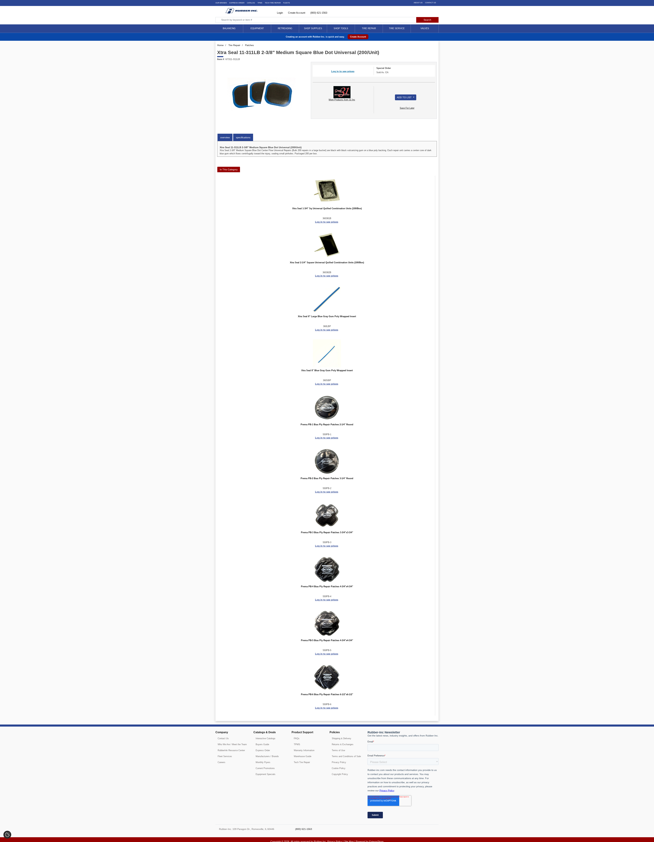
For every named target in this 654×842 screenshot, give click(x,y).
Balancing (229, 28)
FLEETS (286, 3)
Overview (225, 137)
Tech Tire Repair (302, 762)
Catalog (251, 3)
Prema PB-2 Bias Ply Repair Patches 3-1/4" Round (327, 478)
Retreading (285, 28)
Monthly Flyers (263, 762)
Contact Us (430, 3)
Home (220, 45)
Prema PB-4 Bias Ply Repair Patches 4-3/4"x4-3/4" (327, 586)
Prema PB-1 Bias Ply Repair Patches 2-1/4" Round (327, 424)
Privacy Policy (339, 762)
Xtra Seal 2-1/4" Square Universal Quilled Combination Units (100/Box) (327, 262)
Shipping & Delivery (341, 738)
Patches (249, 45)
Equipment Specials (265, 774)
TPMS (260, 3)
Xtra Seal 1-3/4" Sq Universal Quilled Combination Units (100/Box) (327, 208)
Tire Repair (369, 28)
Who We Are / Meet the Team (232, 744)
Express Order (236, 3)
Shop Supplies (313, 28)
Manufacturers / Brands (267, 756)
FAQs (296, 738)
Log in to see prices (342, 71)
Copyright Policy (340, 774)
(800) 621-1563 (318, 12)
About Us (418, 3)
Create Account (296, 12)
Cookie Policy (338, 768)
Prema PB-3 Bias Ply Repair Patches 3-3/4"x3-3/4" (327, 532)
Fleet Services (225, 756)
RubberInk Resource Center (231, 750)
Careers (221, 762)
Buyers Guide (262, 744)
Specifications (243, 137)
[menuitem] (229, 28)
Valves (425, 28)
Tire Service (397, 28)
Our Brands (221, 3)
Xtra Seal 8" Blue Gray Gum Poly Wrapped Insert (327, 370)
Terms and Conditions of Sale (346, 756)
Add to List (404, 97)
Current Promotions (265, 768)
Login (279, 12)
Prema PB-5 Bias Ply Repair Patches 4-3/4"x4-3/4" (327, 640)
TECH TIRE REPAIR (273, 3)
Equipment (257, 28)
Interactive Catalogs (265, 738)
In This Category (229, 169)
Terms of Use (338, 750)
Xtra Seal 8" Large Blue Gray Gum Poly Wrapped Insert (327, 316)
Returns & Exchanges (342, 744)
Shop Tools (341, 28)
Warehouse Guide (302, 756)
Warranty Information (304, 750)
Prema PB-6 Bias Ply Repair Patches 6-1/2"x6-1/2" (327, 694)
